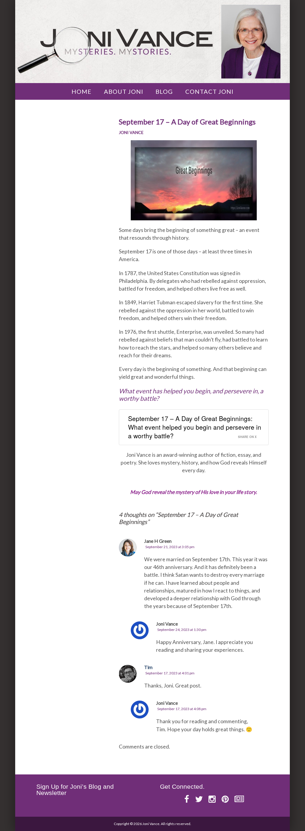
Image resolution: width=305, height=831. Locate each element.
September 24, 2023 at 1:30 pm (181, 629)
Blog (164, 91)
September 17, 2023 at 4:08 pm (181, 709)
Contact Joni (209, 91)
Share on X (247, 437)
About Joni (123, 91)
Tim (148, 667)
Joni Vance (131, 132)
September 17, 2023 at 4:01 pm (169, 673)
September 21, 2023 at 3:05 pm (169, 547)
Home (81, 91)
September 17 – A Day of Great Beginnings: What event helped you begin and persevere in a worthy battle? (194, 427)
